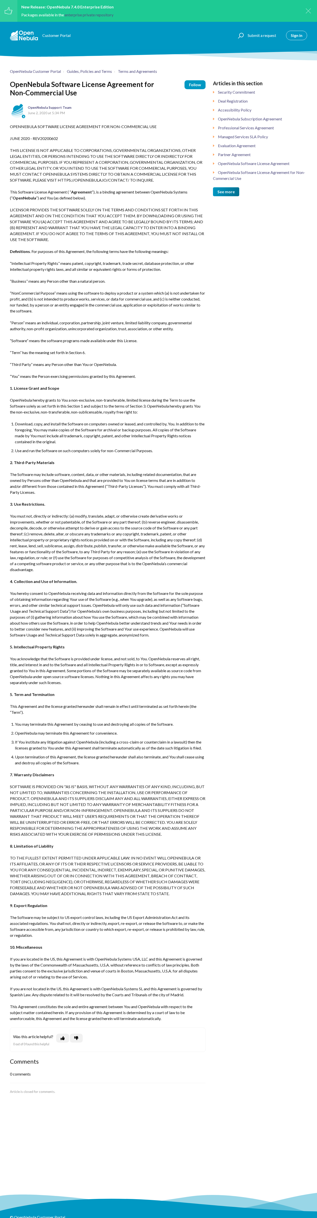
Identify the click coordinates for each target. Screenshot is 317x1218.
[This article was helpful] (62, 1038)
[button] (240, 35)
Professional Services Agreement (246, 127)
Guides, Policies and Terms (89, 71)
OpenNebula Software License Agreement (254, 163)
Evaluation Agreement (237, 145)
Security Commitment (236, 92)
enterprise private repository (89, 14)
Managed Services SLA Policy (243, 136)
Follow (195, 84)
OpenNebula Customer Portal (35, 71)
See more (226, 191)
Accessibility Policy (234, 110)
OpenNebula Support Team (50, 108)
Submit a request (262, 35)
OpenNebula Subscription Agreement (250, 118)
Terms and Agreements (137, 71)
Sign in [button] (296, 35)
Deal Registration (233, 101)
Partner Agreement (234, 154)
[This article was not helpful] (76, 1038)
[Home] (24, 35)
